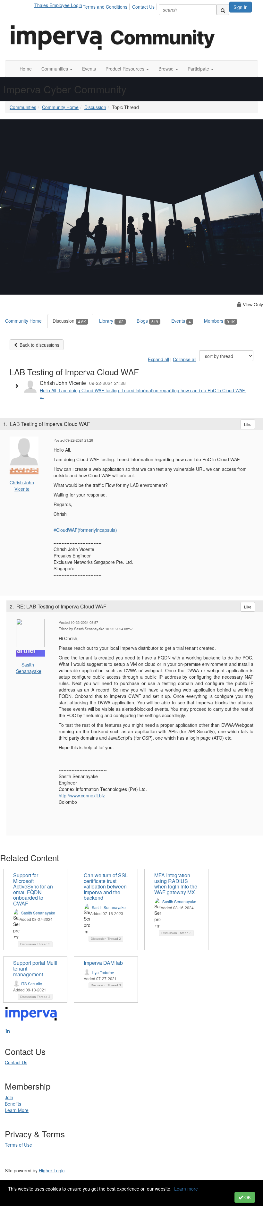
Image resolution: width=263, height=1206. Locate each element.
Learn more (186, 1188)
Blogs (147, 321)
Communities (23, 107)
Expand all (158, 359)
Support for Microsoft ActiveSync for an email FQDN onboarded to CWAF (33, 889)
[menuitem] (107, 6)
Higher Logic (51, 1170)
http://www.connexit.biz (82, 795)
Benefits (13, 1103)
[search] (222, 9)
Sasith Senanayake (28, 667)
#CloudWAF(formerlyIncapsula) (85, 530)
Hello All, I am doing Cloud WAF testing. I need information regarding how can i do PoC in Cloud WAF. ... (143, 393)
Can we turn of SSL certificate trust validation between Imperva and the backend (106, 886)
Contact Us (143, 7)
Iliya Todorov (103, 972)
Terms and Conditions (105, 7)
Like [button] (247, 424)
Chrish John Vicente (22, 485)
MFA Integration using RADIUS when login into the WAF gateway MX (175, 883)
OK (247, 1197)
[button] (57, 69)
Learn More (17, 1110)
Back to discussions (38, 345)
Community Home (60, 107)
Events (181, 321)
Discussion (95, 107)
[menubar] (120, 6)
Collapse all (184, 359)
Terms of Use (18, 1145)
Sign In (240, 7)
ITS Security (31, 983)
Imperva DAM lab (103, 962)
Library (111, 321)
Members (219, 321)
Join (9, 1097)
